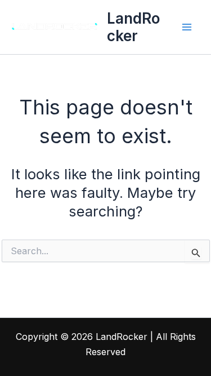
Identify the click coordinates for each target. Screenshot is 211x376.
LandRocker (133, 27)
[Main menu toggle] (187, 27)
